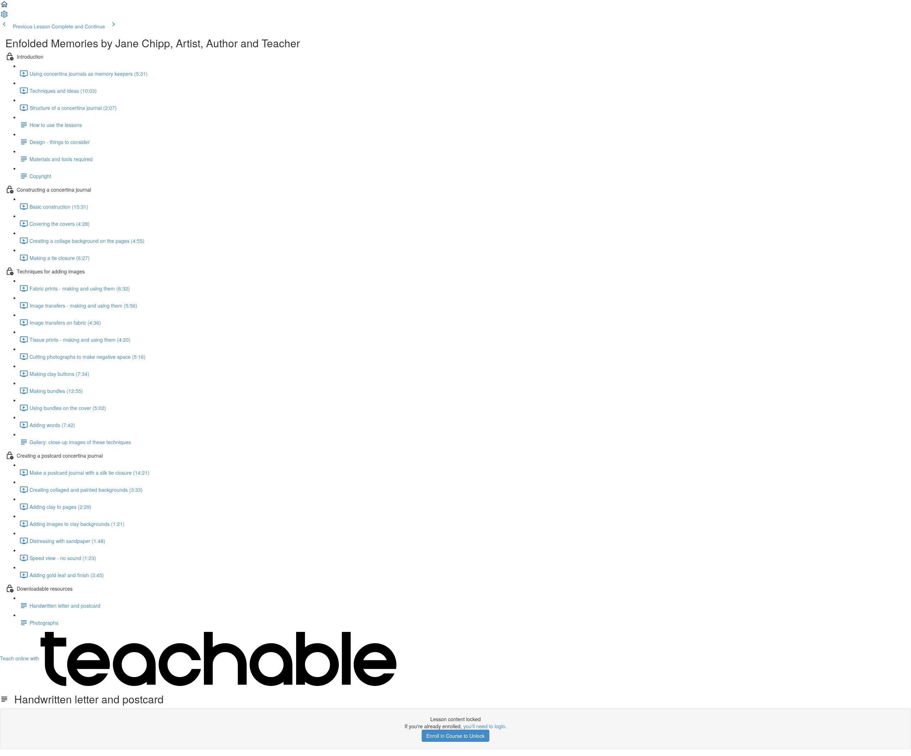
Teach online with (20, 658)
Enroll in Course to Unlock (455, 735)
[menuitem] (4, 16)
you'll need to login (484, 726)
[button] (4, 6)
